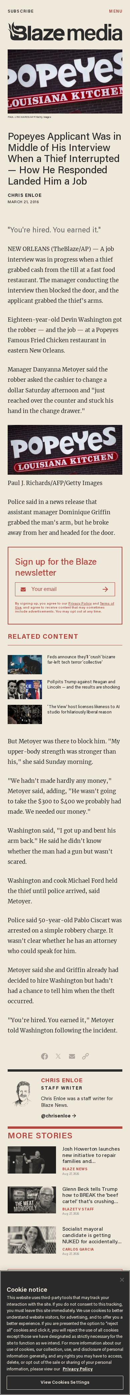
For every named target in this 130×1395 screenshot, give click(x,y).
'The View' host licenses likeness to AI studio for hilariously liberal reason (83, 710)
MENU (115, 11)
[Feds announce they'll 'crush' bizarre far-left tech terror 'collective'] (25, 664)
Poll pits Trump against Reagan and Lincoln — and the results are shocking (83, 685)
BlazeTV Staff (78, 1209)
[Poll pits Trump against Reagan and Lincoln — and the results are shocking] (25, 689)
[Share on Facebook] (44, 1056)
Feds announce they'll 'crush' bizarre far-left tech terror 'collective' (81, 660)
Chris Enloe (25, 196)
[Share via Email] (71, 1056)
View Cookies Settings (65, 1382)
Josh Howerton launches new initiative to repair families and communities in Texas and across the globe (91, 1156)
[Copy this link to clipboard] (85, 1056)
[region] (65, 1333)
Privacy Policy (80, 604)
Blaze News (75, 1169)
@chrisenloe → (58, 1116)
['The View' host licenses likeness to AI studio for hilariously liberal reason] (25, 713)
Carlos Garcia (78, 1250)
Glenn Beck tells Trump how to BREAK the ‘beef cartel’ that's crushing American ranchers (90, 1196)
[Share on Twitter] (58, 1056)
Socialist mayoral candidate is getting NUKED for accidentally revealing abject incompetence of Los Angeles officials (89, 1236)
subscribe (21, 11)
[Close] (122, 1279)
